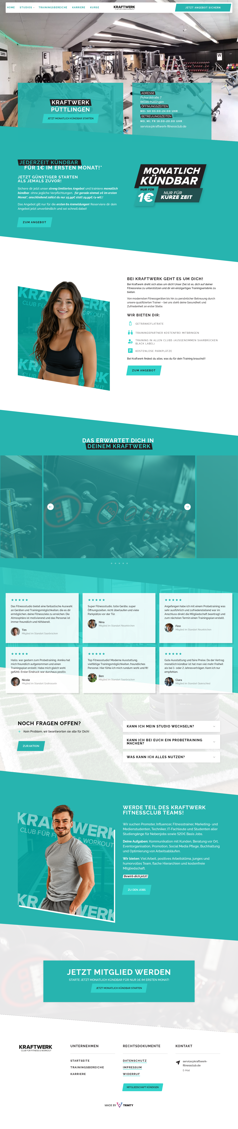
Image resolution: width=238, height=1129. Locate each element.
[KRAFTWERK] (119, 1105)
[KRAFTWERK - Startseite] (124, 7)
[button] (187, 506)
